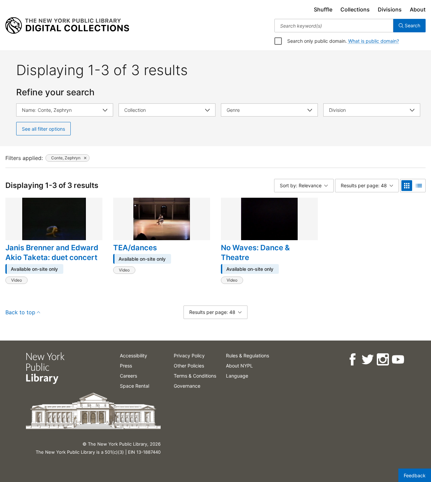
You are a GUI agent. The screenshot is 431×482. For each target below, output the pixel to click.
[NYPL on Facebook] (352, 359)
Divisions (390, 9)
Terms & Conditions (195, 376)
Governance (187, 386)
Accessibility (133, 355)
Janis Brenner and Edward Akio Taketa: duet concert (51, 252)
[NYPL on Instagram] (382, 359)
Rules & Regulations (247, 355)
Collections (355, 9)
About (418, 9)
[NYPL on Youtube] (397, 359)
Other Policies (189, 365)
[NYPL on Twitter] (367, 359)
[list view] (418, 185)
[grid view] (406, 185)
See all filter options (43, 129)
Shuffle (323, 9)
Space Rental (134, 386)
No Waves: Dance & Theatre (255, 252)
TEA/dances (135, 247)
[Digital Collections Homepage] (67, 25)
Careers (128, 376)
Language (237, 376)
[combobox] (333, 25)
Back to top (20, 312)
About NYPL (239, 365)
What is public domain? (373, 41)
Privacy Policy (189, 355)
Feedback (415, 475)
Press (126, 365)
